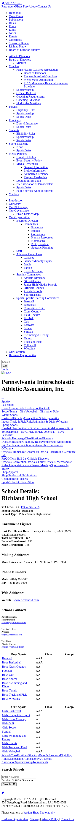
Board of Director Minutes (24, 49)
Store (4, 468)
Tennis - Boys (19, 431)
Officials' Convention (14, 461)
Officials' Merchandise (58, 461)
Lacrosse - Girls (44, 428)
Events (13, 36)
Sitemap (34, 819)
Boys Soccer (9, 678)
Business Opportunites (14, 819)
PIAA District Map (27, 213)
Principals (14, 120)
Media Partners (18, 153)
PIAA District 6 (30, 507)
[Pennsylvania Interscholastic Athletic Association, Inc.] (6, 372)
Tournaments (55, 445)
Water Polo (52, 411)
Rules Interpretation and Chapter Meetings (26, 465)
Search (8, 784)
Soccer (28, 328)
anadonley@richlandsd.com (13, 622)
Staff (19, 250)
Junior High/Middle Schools (40, 284)
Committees (31, 224)
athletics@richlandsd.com (12, 647)
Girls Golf (8, 723)
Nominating (38, 240)
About (32, 6)
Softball (28, 331)
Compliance (38, 234)
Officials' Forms (36, 461)
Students (14, 130)
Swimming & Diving (36, 335)
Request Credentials (35, 177)
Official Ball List (26, 93)
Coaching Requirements (30, 96)
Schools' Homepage (13, 438)
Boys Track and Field (14, 694)
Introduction (16, 200)
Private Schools (33, 291)
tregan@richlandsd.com (11, 634)
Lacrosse (29, 324)
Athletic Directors (19, 56)
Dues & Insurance (27, 123)
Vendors (14, 194)
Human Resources (42, 237)
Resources (7, 6)
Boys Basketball (11, 662)
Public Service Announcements (34, 190)
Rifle (29, 421)
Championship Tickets (14, 478)
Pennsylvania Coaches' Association (37, 69)
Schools (6, 435)
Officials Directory (38, 458)
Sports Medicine (18, 143)
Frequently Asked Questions (40, 76)
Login (5, 369)
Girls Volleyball (11, 751)
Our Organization (19, 217)
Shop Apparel (9, 472)
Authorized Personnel (36, 173)
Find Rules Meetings (28, 103)
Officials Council (34, 287)
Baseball (29, 301)
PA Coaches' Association (16, 445)
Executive (37, 227)
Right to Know (18, 46)
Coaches (14, 66)
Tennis (28, 338)
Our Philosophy (18, 207)
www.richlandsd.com (26, 600)
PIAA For (21, 6)
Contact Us (44, 6)
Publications (16, 19)
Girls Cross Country (14, 719)
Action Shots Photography (39, 812)
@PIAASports (13, 3)
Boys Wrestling (11, 698)
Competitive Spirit (34, 308)
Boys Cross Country (14, 666)
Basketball (30, 304)
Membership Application (38, 79)
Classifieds (15, 39)
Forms (12, 26)
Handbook (15, 12)
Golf (26, 321)
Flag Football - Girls (23, 428)
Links (12, 29)
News (12, 33)
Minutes (21, 62)
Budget (35, 230)
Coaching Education (28, 99)
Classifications (33, 438)
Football (28, 318)
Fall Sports (7, 404)
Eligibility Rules (25, 110)
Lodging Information (28, 180)
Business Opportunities (22, 355)
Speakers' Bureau (19, 43)
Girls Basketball (11, 711)
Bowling (19, 418)
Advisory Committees (29, 254)
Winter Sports (9, 414)
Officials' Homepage (13, 451)
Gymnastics (52, 418)
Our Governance (19, 210)
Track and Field (33, 341)
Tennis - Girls (17, 411)
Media (27, 264)
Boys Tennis (9, 690)
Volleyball (30, 345)
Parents (13, 106)
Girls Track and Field (14, 747)
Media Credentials (27, 163)
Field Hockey (32, 314)
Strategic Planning (42, 247)
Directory (47, 438)
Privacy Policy (50, 819)
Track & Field (35, 431)
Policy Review (40, 244)
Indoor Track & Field (13, 421)
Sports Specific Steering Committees (37, 298)
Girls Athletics (32, 281)
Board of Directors (20, 59)
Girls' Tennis (9, 743)
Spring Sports (9, 424)
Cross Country (32, 311)
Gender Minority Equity (38, 261)
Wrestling (29, 348)
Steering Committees (28, 274)
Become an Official (37, 451)
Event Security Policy (29, 160)
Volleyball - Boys (53, 431)
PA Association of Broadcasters (34, 184)
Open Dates (16, 16)
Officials (6, 448)
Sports (5, 401)
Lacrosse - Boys (63, 428)
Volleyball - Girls (35, 411)
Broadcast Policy (26, 157)
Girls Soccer (9, 727)
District (5, 780)
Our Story (15, 203)
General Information (36, 167)
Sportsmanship (25, 89)
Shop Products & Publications (19, 475)
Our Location (17, 351)
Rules (12, 22)
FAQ (4, 458)
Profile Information (35, 170)
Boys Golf (8, 674)
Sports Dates (23, 116)
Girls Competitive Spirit (16, 715)
